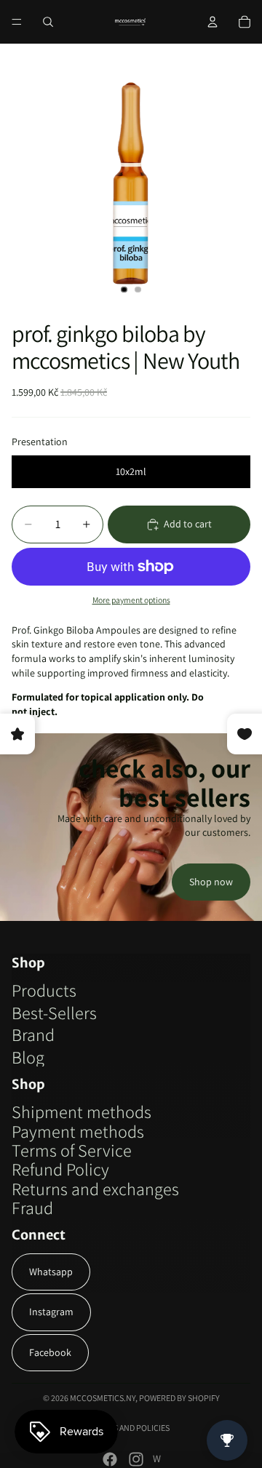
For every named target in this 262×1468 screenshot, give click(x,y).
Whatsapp (51, 1271)
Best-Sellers (54, 1012)
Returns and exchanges (95, 1188)
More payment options (131, 599)
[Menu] (16, 22)
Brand (33, 1034)
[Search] (48, 22)
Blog (28, 1057)
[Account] (212, 22)
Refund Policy (60, 1169)
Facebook (50, 1352)
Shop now (211, 881)
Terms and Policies (131, 1427)
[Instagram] (136, 1459)
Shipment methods (81, 1111)
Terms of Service (72, 1150)
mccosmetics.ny (102, 1397)
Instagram (51, 1311)
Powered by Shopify (179, 1397)
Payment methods (78, 1131)
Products (44, 990)
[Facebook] (110, 1459)
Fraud (32, 1207)
